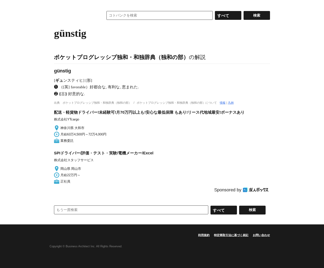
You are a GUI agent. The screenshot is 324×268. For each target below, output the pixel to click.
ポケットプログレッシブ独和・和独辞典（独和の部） (121, 57)
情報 (222, 102)
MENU (58, 4)
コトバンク (76, 15)
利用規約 (204, 235)
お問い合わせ (261, 235)
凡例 (231, 102)
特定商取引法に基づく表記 (231, 235)
